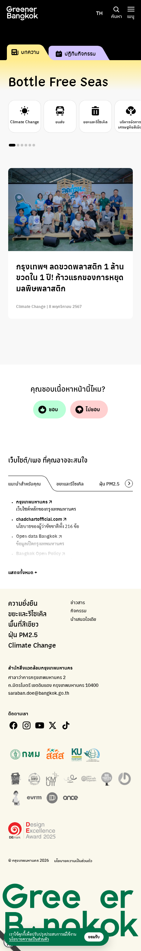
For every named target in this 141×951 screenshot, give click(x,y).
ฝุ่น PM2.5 (23, 635)
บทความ (30, 52)
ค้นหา (116, 16)
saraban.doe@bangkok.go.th (38, 692)
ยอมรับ (94, 937)
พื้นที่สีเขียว (23, 624)
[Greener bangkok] (22, 13)
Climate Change (32, 645)
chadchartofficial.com (39, 519)
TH (99, 13)
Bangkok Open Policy (38, 553)
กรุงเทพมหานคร (32, 501)
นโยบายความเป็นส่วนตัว (73, 860)
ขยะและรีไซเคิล (27, 614)
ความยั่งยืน (23, 604)
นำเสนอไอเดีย (83, 619)
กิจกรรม (78, 610)
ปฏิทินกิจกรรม (80, 53)
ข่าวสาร (77, 602)
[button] (126, 483)
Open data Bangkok (36, 536)
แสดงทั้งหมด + (22, 572)
